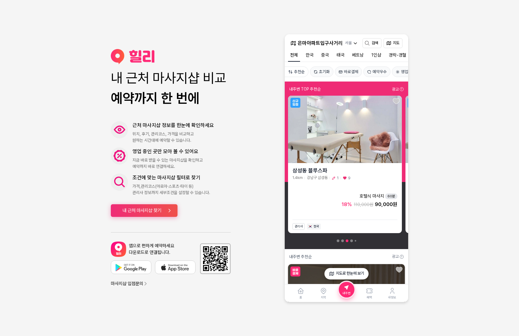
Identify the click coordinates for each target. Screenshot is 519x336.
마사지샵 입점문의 (127, 283)
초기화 (324, 71)
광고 (397, 89)
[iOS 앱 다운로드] (175, 267)
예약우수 (379, 71)
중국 (325, 55)
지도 (396, 43)
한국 (310, 55)
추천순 (299, 71)
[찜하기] (396, 101)
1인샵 (376, 55)
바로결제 (351, 71)
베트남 (358, 55)
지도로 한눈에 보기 (350, 273)
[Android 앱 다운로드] (131, 267)
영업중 (406, 71)
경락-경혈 (397, 55)
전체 (294, 55)
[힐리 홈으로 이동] (171, 56)
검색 (375, 43)
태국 (340, 55)
